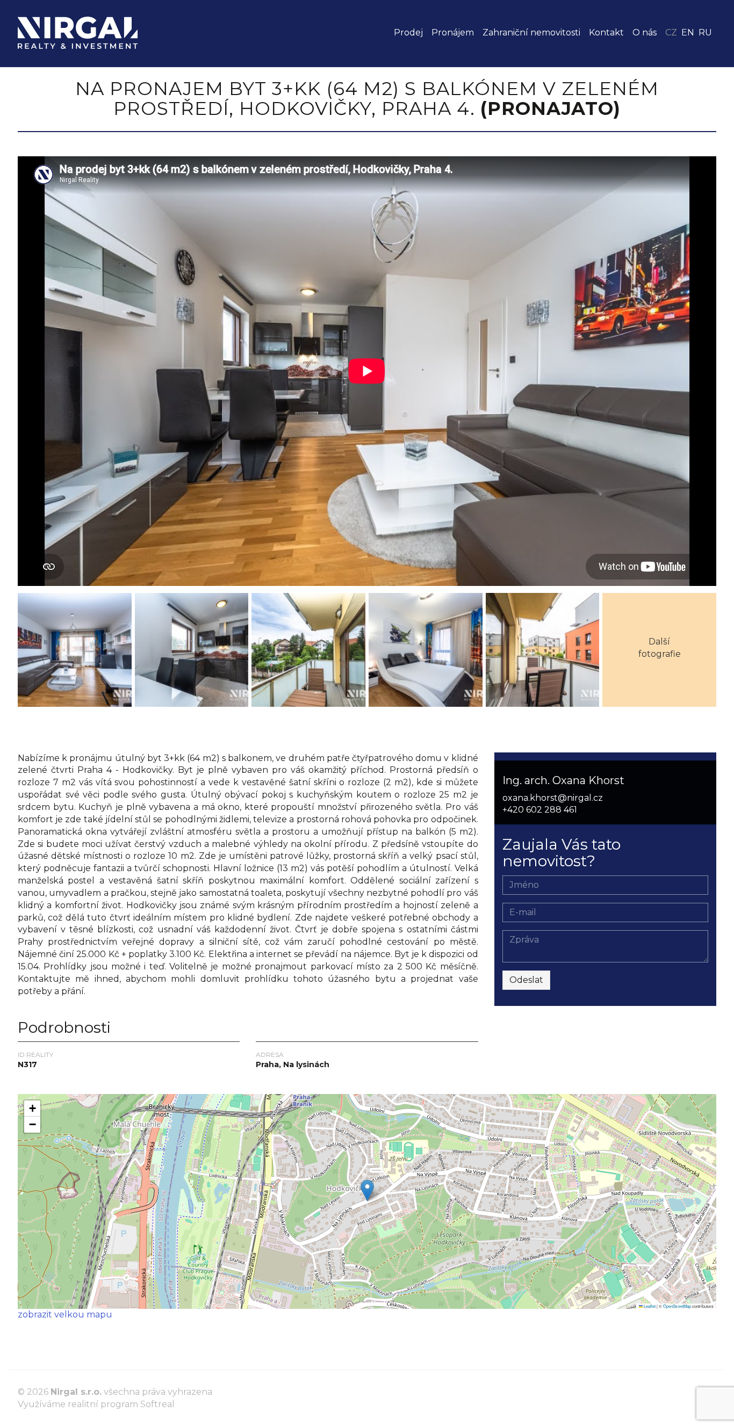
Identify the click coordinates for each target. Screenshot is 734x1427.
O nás (644, 32)
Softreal (157, 1404)
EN (687, 32)
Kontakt (606, 32)
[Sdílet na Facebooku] (26, 731)
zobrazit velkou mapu (65, 1314)
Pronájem (452, 32)
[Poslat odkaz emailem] (84, 731)
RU (705, 32)
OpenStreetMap (677, 1306)
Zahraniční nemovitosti (531, 32)
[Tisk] (65, 731)
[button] (367, 1190)
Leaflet (649, 1306)
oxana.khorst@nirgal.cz (552, 798)
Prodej (408, 32)
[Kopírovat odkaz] (103, 731)
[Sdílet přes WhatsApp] (45, 731)
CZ (671, 32)
